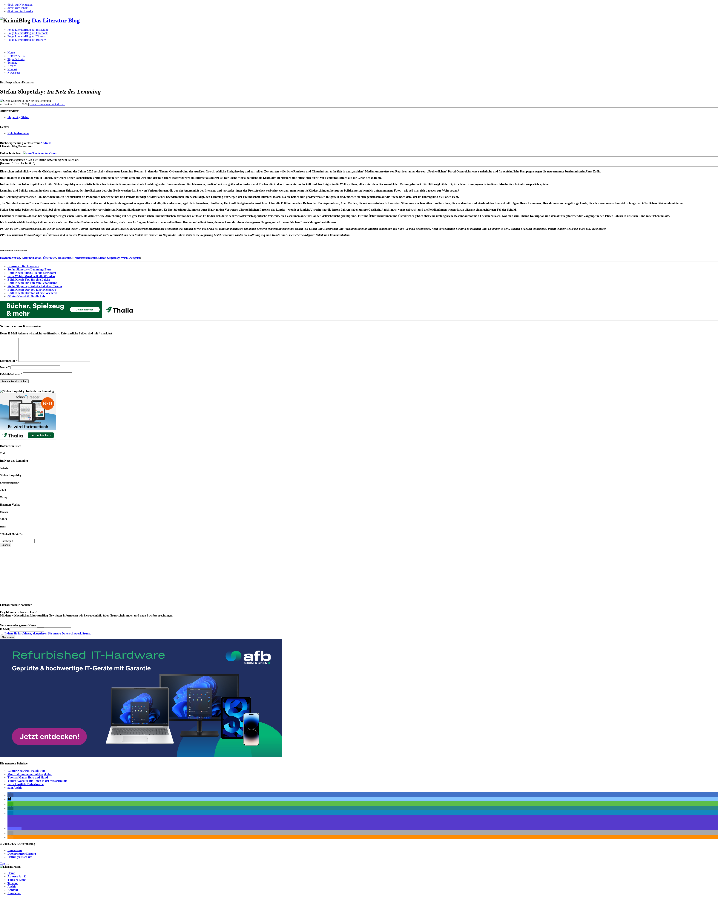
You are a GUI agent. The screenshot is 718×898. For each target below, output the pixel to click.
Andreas (45, 143)
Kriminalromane (18, 133)
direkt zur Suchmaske (20, 11)
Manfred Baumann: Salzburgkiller (29, 774)
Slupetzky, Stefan (18, 117)
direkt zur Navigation (20, 4)
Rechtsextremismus (84, 257)
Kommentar (9, 360)
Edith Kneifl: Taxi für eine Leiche (28, 279)
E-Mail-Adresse (11, 374)
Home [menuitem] (11, 873)
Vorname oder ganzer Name (18, 625)
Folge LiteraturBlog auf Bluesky (26, 39)
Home (11, 52)
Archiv (11, 66)
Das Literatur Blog (56, 20)
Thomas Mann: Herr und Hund (27, 777)
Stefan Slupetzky (108, 257)
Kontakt (12, 69)
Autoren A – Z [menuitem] (16, 876)
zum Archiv (14, 787)
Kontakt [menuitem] (12, 889)
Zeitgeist (134, 257)
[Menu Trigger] (7, 864)
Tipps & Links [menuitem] (16, 879)
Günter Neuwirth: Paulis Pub (26, 296)
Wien (124, 257)
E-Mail (4, 629)
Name (5, 367)
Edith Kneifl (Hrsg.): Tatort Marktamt (31, 272)
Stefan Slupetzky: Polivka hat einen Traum (34, 286)
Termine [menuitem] (12, 883)
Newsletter (13, 72)
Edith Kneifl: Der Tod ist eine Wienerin (32, 293)
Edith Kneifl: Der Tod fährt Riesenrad (31, 289)
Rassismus (64, 257)
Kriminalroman (32, 257)
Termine (12, 62)
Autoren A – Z (16, 55)
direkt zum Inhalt (17, 8)
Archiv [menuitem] (11, 886)
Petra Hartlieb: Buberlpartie (25, 784)
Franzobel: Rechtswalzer (23, 266)
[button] (10, 795)
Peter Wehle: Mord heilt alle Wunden (31, 276)
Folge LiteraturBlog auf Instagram (27, 29)
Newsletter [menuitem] (14, 893)
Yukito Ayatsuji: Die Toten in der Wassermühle (37, 780)
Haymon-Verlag (10, 257)
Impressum (14, 850)
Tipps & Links (15, 59)
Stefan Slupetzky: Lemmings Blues (29, 269)
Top (2, 863)
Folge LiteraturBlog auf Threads (26, 36)
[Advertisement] (112, 573)
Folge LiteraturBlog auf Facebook (27, 33)
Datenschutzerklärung (21, 853)
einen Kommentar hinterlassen (47, 104)
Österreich (49, 257)
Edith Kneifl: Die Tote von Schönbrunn (32, 282)
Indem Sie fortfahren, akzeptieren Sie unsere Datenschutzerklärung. (47, 633)
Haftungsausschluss (19, 857)
